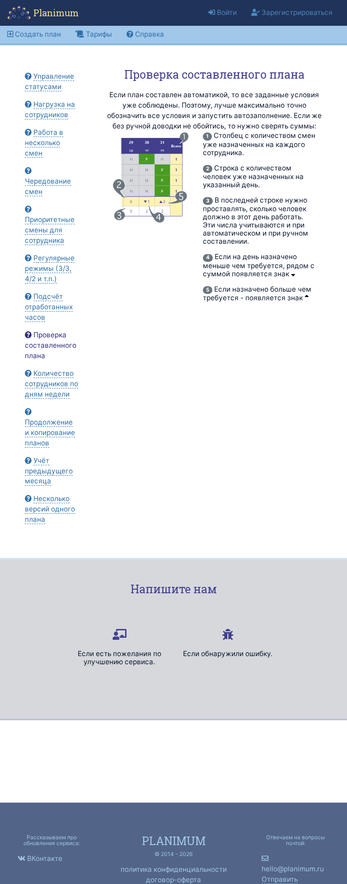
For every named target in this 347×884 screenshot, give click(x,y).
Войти (226, 12)
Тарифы (98, 34)
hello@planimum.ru (293, 869)
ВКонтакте (44, 858)
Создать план (37, 34)
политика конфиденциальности (174, 869)
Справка (148, 34)
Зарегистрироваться (296, 12)
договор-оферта (173, 879)
